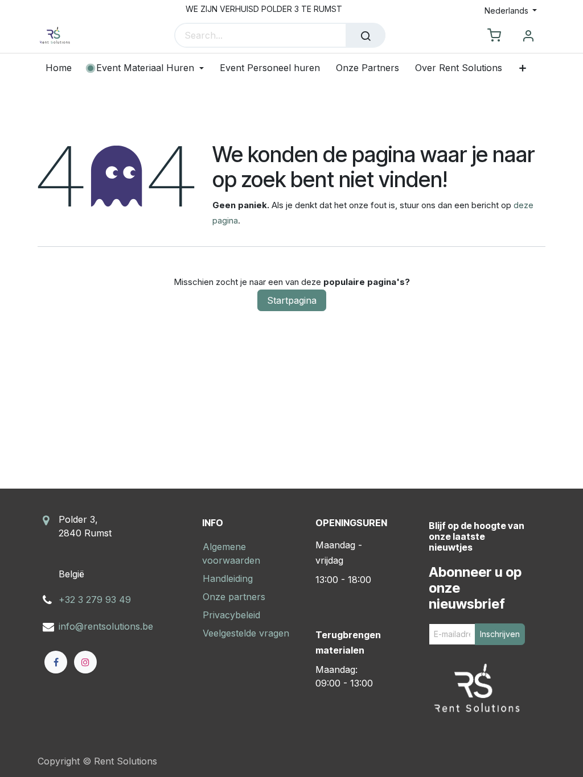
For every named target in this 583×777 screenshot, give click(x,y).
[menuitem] (63, 67)
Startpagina (292, 300)
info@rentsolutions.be (106, 626)
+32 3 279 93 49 (95, 599)
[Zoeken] (365, 35)
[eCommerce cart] (494, 35)
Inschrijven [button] (500, 634)
